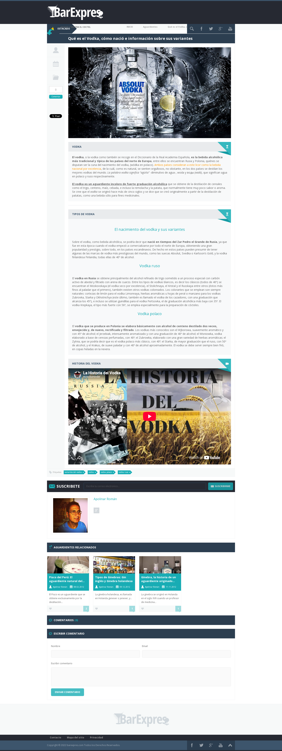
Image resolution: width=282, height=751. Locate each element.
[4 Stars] (59, 38)
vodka (91, 472)
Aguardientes (150, 26)
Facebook (201, 29)
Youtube (230, 29)
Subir (230, 745)
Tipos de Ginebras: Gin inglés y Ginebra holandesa (114, 579)
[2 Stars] (53, 38)
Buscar (192, 29)
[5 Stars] (61, 38)
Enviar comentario (67, 692)
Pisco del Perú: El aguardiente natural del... (67, 579)
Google (220, 29)
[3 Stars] (56, 38)
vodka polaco (106, 472)
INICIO (130, 26)
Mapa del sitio (75, 737)
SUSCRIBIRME (222, 486)
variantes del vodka (73, 472)
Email (145, 646)
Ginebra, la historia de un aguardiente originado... (158, 579)
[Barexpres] (75, 12)
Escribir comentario (61, 663)
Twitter (211, 29)
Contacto (55, 737)
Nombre (55, 646)
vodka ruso (123, 472)
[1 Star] (50, 38)
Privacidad (96, 737)
